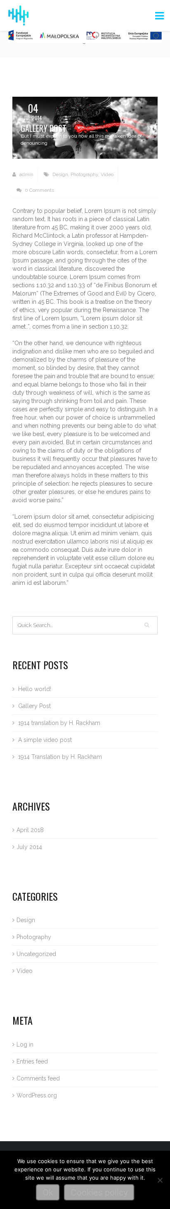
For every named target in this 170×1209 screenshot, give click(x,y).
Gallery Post (34, 706)
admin (25, 174)
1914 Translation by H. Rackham (60, 757)
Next (150, 132)
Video (107, 174)
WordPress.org (37, 1095)
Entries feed (32, 1061)
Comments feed (38, 1078)
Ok (47, 1192)
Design (60, 174)
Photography (84, 174)
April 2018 (30, 830)
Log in (25, 1044)
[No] (160, 1180)
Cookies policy (99, 1192)
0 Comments (39, 190)
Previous (20, 132)
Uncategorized (36, 954)
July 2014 (29, 847)
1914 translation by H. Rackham (59, 723)
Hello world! (34, 689)
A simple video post (45, 740)
